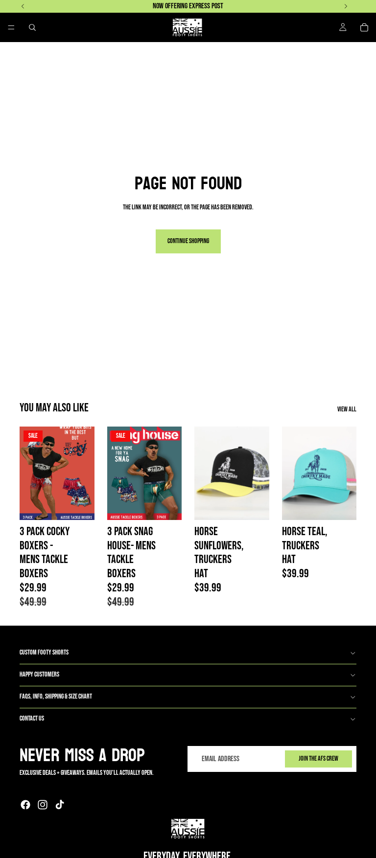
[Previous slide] (30, 473)
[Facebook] (25, 805)
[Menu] (11, 27)
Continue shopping (188, 241)
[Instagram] (42, 805)
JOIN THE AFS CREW (318, 759)
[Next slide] (83, 473)
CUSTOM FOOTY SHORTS (44, 652)
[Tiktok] (60, 805)
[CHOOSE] (79, 505)
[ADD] (254, 505)
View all (346, 409)
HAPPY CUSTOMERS (39, 674)
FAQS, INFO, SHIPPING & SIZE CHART (56, 696)
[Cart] (364, 27)
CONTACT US (32, 718)
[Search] (32, 27)
